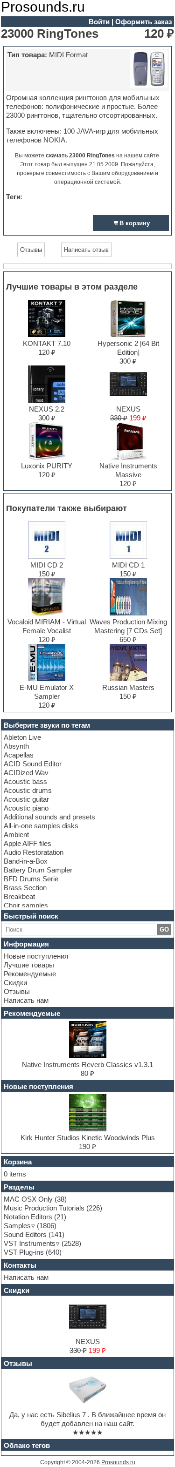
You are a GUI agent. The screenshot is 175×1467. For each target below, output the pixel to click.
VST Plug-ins (24, 1252)
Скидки (15, 983)
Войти (99, 22)
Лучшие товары (29, 965)
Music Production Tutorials (44, 1208)
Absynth (16, 746)
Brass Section (25, 888)
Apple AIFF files (27, 843)
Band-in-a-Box (26, 861)
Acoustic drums (28, 790)
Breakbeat (19, 896)
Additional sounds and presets (49, 817)
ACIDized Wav (26, 773)
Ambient (16, 834)
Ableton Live (22, 737)
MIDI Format (68, 55)
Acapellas (19, 755)
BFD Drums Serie (31, 879)
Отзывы (17, 991)
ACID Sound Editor (33, 764)
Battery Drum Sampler (38, 870)
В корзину (134, 223)
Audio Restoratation (33, 852)
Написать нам (26, 1000)
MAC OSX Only (28, 1199)
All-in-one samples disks (41, 826)
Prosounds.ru (118, 1462)
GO (164, 929)
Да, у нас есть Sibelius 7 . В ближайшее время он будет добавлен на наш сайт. (87, 1419)
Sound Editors (25, 1234)
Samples (17, 1226)
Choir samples (26, 905)
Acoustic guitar (26, 799)
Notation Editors (28, 1217)
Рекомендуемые (30, 974)
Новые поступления (36, 956)
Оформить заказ (143, 22)
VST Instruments (30, 1243)
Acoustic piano (26, 808)
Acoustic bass (25, 781)
